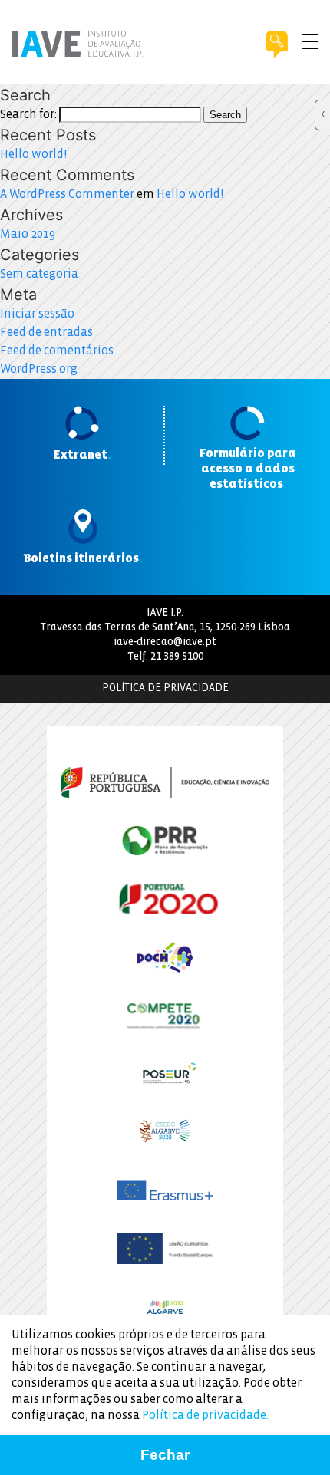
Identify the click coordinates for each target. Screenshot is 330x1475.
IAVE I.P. (165, 613)
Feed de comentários (57, 351)
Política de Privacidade (165, 688)
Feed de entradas (46, 332)
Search (225, 114)
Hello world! (33, 154)
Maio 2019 (27, 234)
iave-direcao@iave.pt (165, 642)
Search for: (28, 114)
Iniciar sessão (37, 314)
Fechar (165, 1455)
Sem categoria (39, 274)
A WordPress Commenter (67, 194)
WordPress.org (39, 369)
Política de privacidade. (205, 1415)
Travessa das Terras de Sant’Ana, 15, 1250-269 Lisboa (165, 628)
